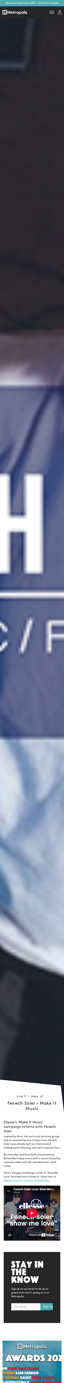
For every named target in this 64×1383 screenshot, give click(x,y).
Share (35, 1096)
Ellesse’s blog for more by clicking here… (27, 1180)
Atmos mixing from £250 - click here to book (32, 3)
